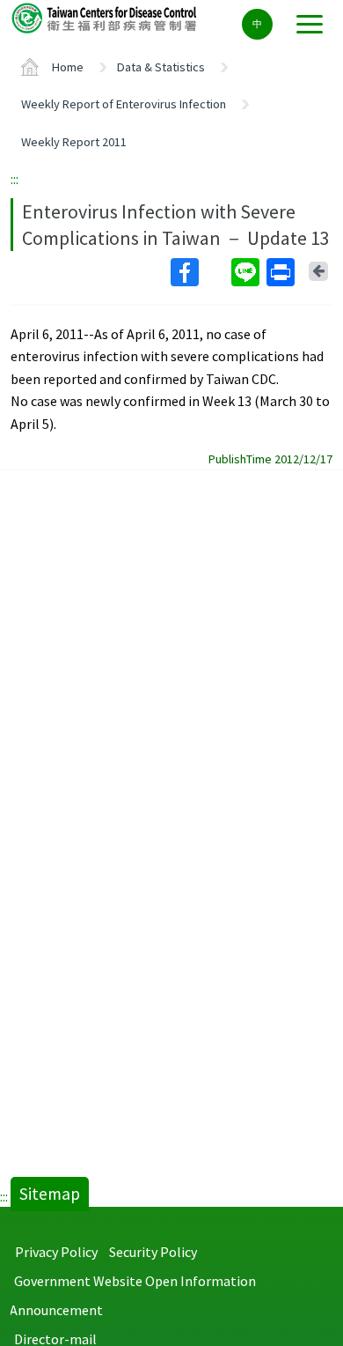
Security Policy (153, 1252)
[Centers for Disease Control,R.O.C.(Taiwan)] (106, 17)
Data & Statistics (161, 67)
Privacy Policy (56, 1252)
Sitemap (49, 1193)
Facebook (199, 272)
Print (282, 272)
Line (247, 272)
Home (68, 67)
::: (14, 179)
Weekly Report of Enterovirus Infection (123, 104)
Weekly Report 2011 (74, 142)
